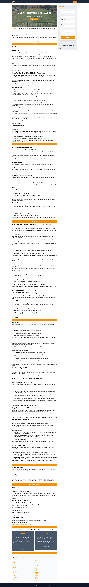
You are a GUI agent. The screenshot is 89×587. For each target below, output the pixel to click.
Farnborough (37, 573)
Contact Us (34, 464)
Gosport (25, 524)
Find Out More (34, 144)
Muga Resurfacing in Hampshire (18, 421)
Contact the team (34, 221)
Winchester (37, 560)
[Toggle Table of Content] (21, 47)
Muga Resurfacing (16, 28)
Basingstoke (37, 568)
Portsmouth (22, 524)
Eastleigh (14, 575)
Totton (36, 563)
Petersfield (15, 570)
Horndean (17, 524)
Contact (75, 1)
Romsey (36, 565)
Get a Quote (33, 19)
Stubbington (15, 569)
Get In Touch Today (34, 43)
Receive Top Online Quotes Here (34, 484)
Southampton (15, 577)
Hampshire (37, 570)
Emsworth (13, 524)
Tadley (36, 580)
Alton (36, 562)
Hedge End (15, 572)
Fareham (29, 524)
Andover (36, 575)
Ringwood (36, 578)
